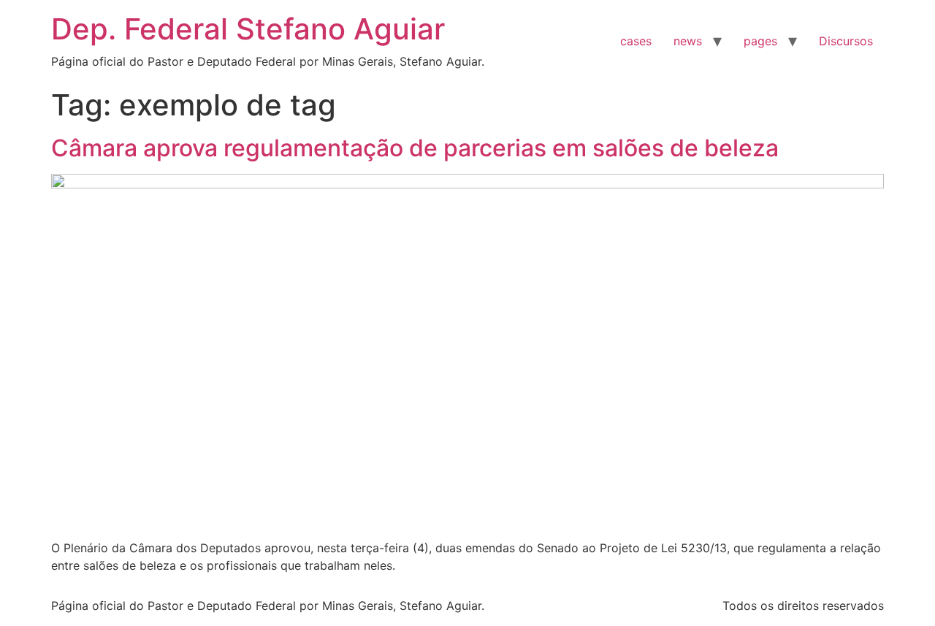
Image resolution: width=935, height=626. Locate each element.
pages (760, 41)
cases (636, 41)
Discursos (846, 41)
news (687, 41)
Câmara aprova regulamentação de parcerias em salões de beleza (415, 148)
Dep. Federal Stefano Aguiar (248, 29)
